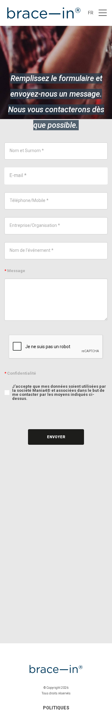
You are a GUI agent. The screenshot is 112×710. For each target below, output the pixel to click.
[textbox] (55, 151)
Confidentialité (20, 373)
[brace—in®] (43, 13)
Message (14, 270)
